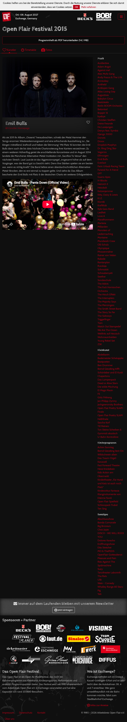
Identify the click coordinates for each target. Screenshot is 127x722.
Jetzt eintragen (65, 609)
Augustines (103, 95)
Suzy (100, 569)
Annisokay (103, 80)
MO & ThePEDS (106, 551)
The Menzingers (106, 305)
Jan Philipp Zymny (107, 400)
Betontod (102, 109)
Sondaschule (104, 280)
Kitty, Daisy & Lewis (108, 194)
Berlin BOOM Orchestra (110, 105)
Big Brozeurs (104, 526)
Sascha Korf (104, 422)
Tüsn (100, 322)
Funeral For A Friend (108, 169)
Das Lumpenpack (107, 379)
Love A (101, 216)
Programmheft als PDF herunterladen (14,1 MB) (63, 40)
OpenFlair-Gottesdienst (110, 554)
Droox (101, 141)
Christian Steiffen (106, 119)
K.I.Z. (100, 198)
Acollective (103, 63)
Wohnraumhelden (107, 337)
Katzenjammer (105, 191)
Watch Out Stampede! (109, 326)
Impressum (8, 712)
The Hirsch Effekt (106, 294)
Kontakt (41, 712)
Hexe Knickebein (106, 468)
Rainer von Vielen (107, 255)
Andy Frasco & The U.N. (110, 77)
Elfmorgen (103, 155)
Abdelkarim (103, 354)
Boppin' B (103, 112)
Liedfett (101, 212)
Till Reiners (103, 426)
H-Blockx (102, 180)
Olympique (103, 248)
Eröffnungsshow (106, 544)
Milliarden (103, 226)
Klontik (101, 201)
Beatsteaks (103, 102)
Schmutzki (103, 269)
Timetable (30, 49)
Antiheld (102, 84)
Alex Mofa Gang (106, 73)
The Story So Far (106, 312)
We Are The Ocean (107, 330)
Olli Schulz (103, 244)
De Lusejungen (105, 127)
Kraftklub (102, 205)
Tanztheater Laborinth (109, 572)
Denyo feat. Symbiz (108, 130)
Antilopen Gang (106, 88)
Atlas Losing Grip (106, 91)
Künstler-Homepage (18, 128)
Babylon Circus (105, 98)
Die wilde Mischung (108, 386)
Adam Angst (104, 66)
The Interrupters (106, 298)
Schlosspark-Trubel (108, 505)
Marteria (102, 223)
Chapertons (104, 376)
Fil (99, 393)
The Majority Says (107, 301)
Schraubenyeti (105, 273)
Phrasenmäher (105, 251)
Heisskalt (102, 187)
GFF (100, 173)
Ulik (100, 579)
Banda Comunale (107, 522)
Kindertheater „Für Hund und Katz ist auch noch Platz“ (110, 483)
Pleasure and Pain (107, 558)
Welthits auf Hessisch (109, 333)
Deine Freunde (105, 123)
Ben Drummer (105, 365)
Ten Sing (102, 508)
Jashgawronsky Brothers (110, 404)
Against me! (104, 70)
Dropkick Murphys (107, 144)
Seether (102, 276)
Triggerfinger (104, 319)
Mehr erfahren (88, 7)
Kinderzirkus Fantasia (108, 490)
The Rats (102, 576)
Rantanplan (104, 262)
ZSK (100, 344)
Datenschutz (25, 712)
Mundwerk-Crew (106, 241)
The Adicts (103, 283)
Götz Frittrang (105, 397)
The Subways (105, 315)
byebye (101, 116)
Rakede (101, 258)
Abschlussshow (106, 518)
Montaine (102, 237)
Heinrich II (103, 184)
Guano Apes (104, 176)
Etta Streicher (105, 547)
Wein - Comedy (106, 583)
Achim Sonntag (106, 447)
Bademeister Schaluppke (110, 358)
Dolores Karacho (106, 540)
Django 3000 (105, 134)
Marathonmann (106, 219)
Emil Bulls (103, 159)
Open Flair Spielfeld (108, 501)
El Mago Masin (105, 390)
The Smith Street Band (109, 308)
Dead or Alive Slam (108, 383)
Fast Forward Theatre (109, 465)
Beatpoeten (104, 361)
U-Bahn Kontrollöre (108, 436)
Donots (101, 137)
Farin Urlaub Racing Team (111, 166)
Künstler (11, 49)
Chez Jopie (103, 529)
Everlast (102, 162)
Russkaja (102, 265)
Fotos (48, 49)
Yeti (99, 594)
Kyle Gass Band (106, 208)
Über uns (9, 718)
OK (76, 7)
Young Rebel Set (106, 340)
